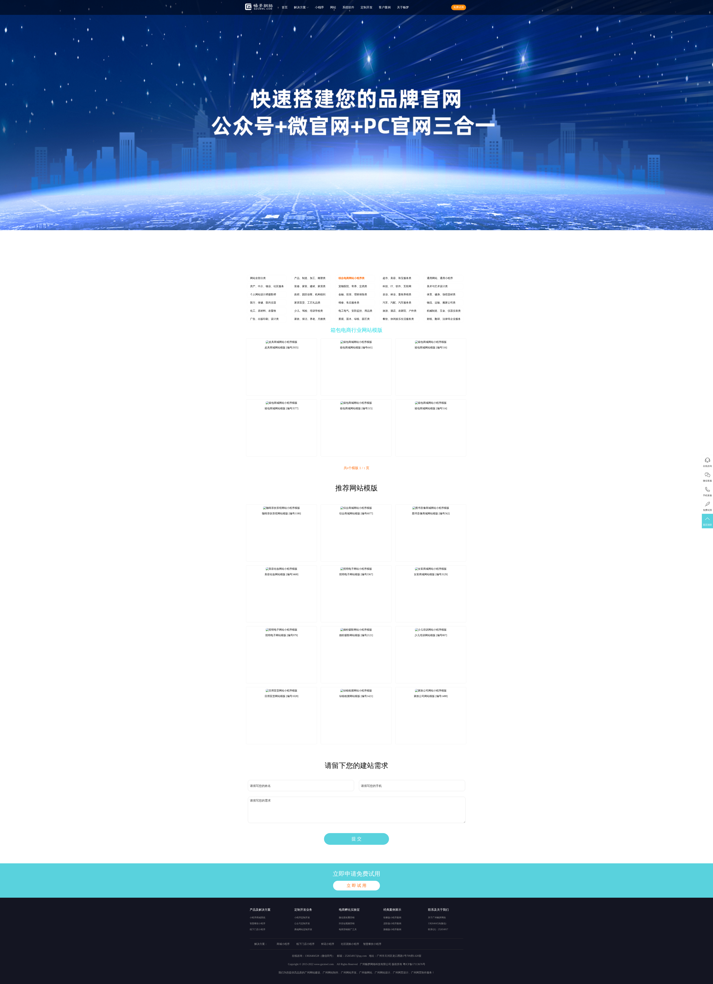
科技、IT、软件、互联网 (397, 286)
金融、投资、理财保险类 (352, 294)
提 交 (356, 838)
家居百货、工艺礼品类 (307, 302)
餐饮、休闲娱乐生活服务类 (398, 319)
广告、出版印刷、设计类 (264, 319)
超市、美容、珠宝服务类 (397, 278)
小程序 (319, 7)
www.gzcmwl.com (324, 964)
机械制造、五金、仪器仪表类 (444, 310)
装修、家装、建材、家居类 (309, 286)
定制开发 (366, 7)
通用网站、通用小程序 (440, 278)
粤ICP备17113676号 (414, 964)
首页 (285, 7)
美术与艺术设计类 (437, 286)
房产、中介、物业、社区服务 (267, 286)
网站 (333, 7)
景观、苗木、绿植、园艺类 (354, 319)
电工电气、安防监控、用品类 (355, 310)
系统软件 (348, 7)
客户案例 (385, 7)
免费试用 (458, 7)
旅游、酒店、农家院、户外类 (399, 310)
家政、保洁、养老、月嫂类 (309, 319)
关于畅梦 (403, 7)
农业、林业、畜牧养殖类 (397, 294)
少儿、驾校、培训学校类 (308, 310)
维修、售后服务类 (348, 302)
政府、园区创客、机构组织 (309, 294)
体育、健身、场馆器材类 (441, 294)
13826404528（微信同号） (320, 955)
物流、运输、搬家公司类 (441, 302)
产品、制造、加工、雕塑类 (309, 278)
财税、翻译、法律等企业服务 (444, 319)
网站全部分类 (258, 278)
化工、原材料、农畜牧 (263, 310)
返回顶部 (707, 524)
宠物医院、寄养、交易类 (352, 286)
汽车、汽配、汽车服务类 (397, 302)
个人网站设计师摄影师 (263, 294)
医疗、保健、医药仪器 (263, 302)
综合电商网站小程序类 (351, 278)
